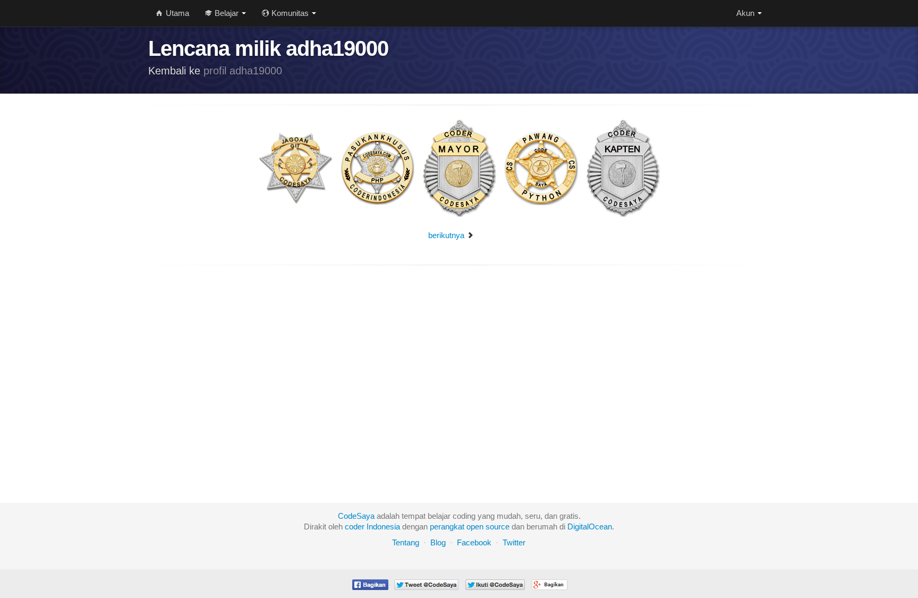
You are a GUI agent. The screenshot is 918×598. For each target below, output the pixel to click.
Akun (746, 13)
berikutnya (447, 235)
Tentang (405, 542)
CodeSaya (356, 515)
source (497, 526)
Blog (438, 542)
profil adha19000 (242, 71)
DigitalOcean (589, 526)
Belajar (226, 13)
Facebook (474, 542)
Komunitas (290, 13)
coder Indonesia (372, 526)
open (474, 526)
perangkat (447, 526)
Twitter (514, 542)
